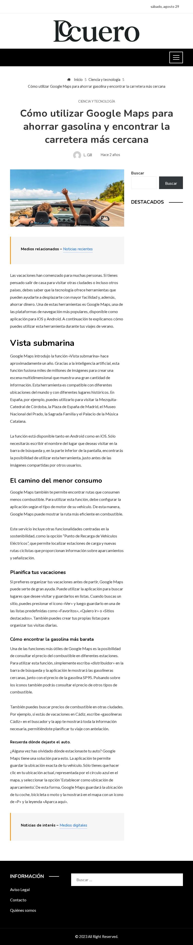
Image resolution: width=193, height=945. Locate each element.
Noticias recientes (78, 249)
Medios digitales (73, 825)
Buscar (137, 172)
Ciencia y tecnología (96, 101)
